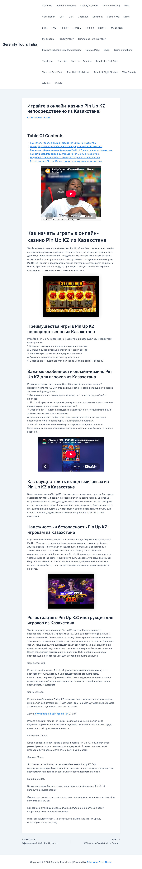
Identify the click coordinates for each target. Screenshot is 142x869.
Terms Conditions (123, 50)
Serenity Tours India (20, 44)
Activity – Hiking (111, 5)
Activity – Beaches (66, 5)
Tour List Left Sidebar (78, 72)
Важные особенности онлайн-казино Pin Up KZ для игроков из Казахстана (71, 150)
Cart (62, 16)
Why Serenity (129, 72)
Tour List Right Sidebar (106, 72)
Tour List (62, 61)
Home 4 (102, 27)
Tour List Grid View (52, 72)
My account (117, 27)
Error (44, 27)
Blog (126, 5)
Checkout (83, 16)
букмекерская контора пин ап (51, 713)
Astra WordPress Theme (99, 862)
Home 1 (64, 27)
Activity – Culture (89, 5)
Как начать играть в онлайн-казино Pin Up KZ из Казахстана (63, 142)
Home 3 (90, 27)
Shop (106, 50)
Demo (126, 16)
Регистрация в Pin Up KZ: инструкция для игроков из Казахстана (66, 161)
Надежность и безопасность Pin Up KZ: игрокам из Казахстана (65, 157)
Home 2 (77, 27)
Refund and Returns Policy (92, 38)
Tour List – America (81, 61)
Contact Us (113, 16)
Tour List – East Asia (106, 61)
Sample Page (93, 50)
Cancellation (48, 16)
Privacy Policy (66, 38)
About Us (47, 5)
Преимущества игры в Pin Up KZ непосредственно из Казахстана (66, 146)
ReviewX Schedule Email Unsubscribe (61, 50)
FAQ (54, 27)
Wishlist (46, 83)
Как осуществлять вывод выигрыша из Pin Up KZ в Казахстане (64, 153)
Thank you (47, 61)
